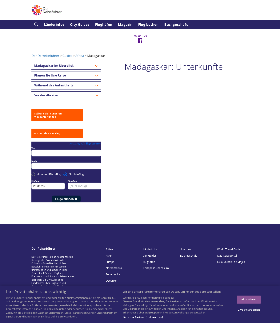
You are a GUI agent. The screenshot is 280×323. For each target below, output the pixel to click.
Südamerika (113, 274)
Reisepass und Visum (156, 268)
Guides (67, 56)
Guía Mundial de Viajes (231, 262)
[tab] (66, 66)
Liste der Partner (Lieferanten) (143, 317)
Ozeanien (111, 280)
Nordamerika (114, 268)
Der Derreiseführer (45, 56)
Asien (109, 255)
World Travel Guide (229, 249)
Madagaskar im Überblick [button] (54, 66)
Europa (110, 262)
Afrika (79, 56)
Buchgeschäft (176, 24)
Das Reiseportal (227, 255)
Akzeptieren (248, 299)
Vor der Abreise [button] (46, 95)
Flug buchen (148, 24)
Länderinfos (54, 24)
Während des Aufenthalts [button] (54, 85)
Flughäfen (103, 24)
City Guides (79, 24)
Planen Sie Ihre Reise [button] (50, 75)
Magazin (125, 24)
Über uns (185, 249)
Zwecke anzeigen (249, 309)
